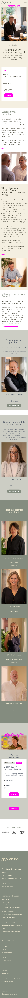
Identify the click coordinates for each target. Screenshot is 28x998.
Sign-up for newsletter (9, 994)
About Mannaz (7, 940)
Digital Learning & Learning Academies (11, 914)
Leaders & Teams (5, 899)
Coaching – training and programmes (11, 878)
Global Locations (5, 973)
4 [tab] (17, 801)
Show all (14, 808)
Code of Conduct (6, 957)
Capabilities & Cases (10, 896)
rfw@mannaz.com (14, 400)
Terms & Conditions (6, 952)
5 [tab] (16, 841)
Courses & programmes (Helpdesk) (10, 978)
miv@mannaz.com (14, 485)
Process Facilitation (6, 904)
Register (8, 95)
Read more (14, 565)
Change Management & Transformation (11, 922)
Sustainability (5, 920)
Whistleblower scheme (7, 981)
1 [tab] (10, 801)
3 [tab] (15, 801)
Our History (4, 946)
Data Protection (5, 955)
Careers (3, 943)
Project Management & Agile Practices (11, 902)
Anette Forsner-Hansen (14, 558)
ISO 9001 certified (6, 960)
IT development (5, 883)
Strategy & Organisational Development (11, 925)
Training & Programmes (11, 869)
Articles (3, 928)
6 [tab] (18, 841)
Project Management (6, 875)
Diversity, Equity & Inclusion (8, 917)
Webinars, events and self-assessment (11, 931)
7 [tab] (21, 841)
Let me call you (14, 405)
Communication (5, 881)
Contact (4, 970)
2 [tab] (13, 801)
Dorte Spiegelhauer (14, 606)
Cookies (3, 949)
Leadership (4, 872)
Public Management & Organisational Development (11, 908)
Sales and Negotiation (7, 886)
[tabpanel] (14, 778)
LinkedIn (4, 991)
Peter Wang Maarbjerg (14, 703)
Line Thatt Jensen (14, 655)
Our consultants (5, 976)
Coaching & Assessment (7, 911)
